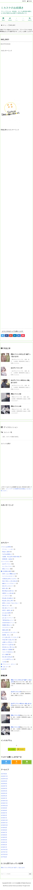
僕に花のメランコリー (8, 608)
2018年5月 (4, 837)
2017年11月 (4, 852)
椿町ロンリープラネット (9, 583)
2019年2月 (4, 815)
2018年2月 (4, 844)
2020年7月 (4, 786)
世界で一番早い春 (7, 610)
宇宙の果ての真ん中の (8, 639)
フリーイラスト (5, 561)
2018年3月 (4, 842)
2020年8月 (4, 783)
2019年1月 (4, 817)
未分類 (3, 669)
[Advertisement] (16, 75)
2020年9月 (4, 781)
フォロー (21, 749)
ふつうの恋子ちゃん (7, 659)
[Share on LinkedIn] (15, 335)
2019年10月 (4, 805)
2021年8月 (4, 773)
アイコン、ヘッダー (7, 549)
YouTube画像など (7, 554)
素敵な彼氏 (5, 630)
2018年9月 (4, 827)
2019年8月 (4, 810)
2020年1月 (4, 798)
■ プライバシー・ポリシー (8, 664)
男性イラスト (6, 569)
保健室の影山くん (7, 625)
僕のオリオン (6, 605)
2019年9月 (4, 808)
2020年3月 (4, 793)
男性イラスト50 (16, 394)
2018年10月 (4, 825)
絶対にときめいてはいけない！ (11, 603)
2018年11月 (4, 822)
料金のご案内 (6, 551)
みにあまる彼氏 (6, 613)
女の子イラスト (6, 564)
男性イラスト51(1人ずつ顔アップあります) (13, 867)
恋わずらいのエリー (7, 586)
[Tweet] (3, 335)
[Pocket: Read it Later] (23, 335)
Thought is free (26, 885)
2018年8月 (4, 830)
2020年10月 (4, 778)
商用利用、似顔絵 (7, 559)
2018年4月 (4, 839)
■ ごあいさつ (5, 666)
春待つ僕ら (5, 588)
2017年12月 (4, 849)
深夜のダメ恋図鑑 (7, 649)
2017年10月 (4, 854)
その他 (4, 661)
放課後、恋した (6, 635)
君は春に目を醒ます (7, 598)
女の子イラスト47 (17, 368)
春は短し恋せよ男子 (7, 600)
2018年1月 (4, 847)
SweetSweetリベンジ (8, 622)
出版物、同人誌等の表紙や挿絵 (11, 556)
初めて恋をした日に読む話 (9, 581)
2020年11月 (4, 776)
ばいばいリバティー (7, 617)
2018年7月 (4, 832)
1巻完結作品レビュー (8, 620)
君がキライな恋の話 (7, 644)
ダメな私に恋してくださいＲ (10, 637)
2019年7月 (4, 813)
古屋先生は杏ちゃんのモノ (9, 578)
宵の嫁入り (5, 615)
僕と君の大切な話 (7, 657)
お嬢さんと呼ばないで (8, 642)
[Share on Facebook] (7, 335)
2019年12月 (4, 800)
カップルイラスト (7, 566)
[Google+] (11, 335)
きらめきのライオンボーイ (9, 632)
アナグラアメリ (6, 627)
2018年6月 (4, 835)
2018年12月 (4, 820)
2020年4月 (4, 791)
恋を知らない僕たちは (8, 647)
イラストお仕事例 (6, 547)
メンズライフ (6, 595)
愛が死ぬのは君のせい (8, 591)
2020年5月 (4, 788)
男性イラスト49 (16, 406)
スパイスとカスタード (8, 576)
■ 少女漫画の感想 (6, 571)
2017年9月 (4, 857)
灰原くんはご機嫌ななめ (9, 573)
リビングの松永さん (7, 652)
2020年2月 (4, 795)
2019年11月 (4, 803)
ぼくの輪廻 (5, 654)
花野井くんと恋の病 (7, 593)
